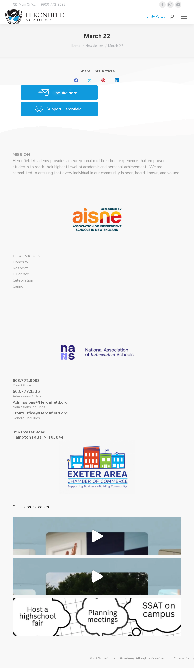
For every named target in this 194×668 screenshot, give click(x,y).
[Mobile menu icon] (184, 17)
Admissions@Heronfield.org (40, 402)
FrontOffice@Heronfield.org (40, 413)
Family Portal (155, 16)
